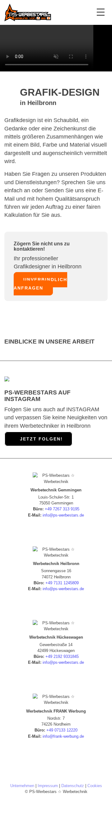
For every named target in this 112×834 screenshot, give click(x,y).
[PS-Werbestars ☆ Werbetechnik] (45, 12)
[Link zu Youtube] (71, 805)
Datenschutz (72, 785)
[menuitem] (99, 12)
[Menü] (99, 12)
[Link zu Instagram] (56, 805)
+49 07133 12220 (61, 730)
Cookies (94, 785)
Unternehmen (22, 785)
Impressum (48, 785)
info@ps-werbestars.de (63, 515)
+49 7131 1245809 (62, 583)
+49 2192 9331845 (62, 656)
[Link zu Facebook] (40, 805)
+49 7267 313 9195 (62, 509)
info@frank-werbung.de (63, 736)
